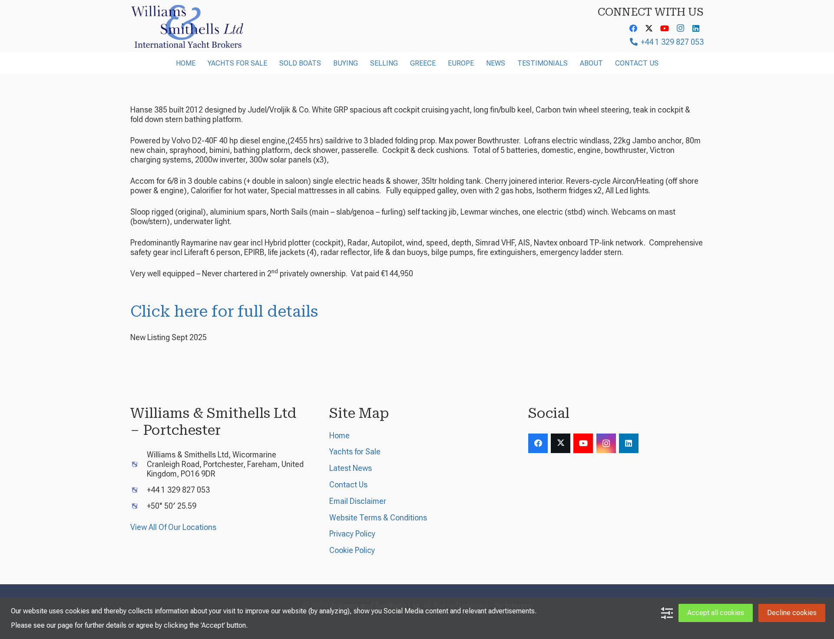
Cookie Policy (352, 550)
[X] (649, 28)
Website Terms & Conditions (378, 517)
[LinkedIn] (696, 28)
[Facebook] (633, 28)
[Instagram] (680, 28)
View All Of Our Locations (173, 527)
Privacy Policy (352, 533)
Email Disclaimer (357, 501)
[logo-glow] (187, 26)
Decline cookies (792, 613)
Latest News (350, 468)
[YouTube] (664, 28)
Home (339, 435)
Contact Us (348, 484)
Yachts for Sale (355, 451)
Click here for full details (224, 311)
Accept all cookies (715, 613)
